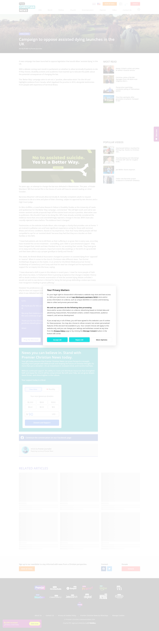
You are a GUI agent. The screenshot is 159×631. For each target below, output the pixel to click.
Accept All (57, 340)
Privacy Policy (59, 331)
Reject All (79, 340)
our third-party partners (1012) (85, 297)
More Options (101, 340)
